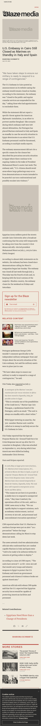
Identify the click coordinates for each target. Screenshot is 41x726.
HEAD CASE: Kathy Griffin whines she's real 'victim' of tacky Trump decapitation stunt (29, 665)
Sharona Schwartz (10, 59)
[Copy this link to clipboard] (27, 626)
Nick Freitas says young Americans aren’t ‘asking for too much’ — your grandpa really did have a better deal (26, 326)
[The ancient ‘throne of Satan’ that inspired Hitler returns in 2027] (10, 654)
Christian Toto (25, 669)
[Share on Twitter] (18, 626)
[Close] (38, 691)
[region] (20, 707)
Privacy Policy (23, 308)
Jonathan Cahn (25, 657)
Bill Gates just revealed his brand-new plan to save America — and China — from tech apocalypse (26, 334)
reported (18, 384)
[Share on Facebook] (14, 626)
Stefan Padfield (25, 680)
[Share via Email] (22, 626)
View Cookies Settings (20, 722)
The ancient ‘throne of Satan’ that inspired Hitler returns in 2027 (29, 653)
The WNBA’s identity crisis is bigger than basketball (29, 677)
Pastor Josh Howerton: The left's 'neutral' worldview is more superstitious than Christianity (26, 342)
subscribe (8, 2)
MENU (37, 7)
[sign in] (1, 2)
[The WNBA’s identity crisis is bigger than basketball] (10, 679)
